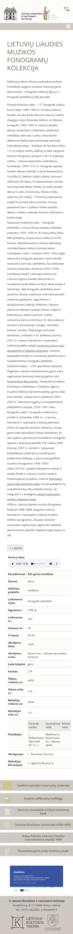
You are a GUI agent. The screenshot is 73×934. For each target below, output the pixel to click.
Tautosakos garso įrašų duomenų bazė (43, 851)
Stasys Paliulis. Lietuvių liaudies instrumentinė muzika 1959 (43, 837)
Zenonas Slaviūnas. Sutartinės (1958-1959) (43, 824)
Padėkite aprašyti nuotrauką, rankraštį (43, 785)
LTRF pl (37, 97)
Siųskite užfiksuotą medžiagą (43, 798)
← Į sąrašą (15, 548)
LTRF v (51, 91)
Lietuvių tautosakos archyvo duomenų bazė (43, 811)
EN (67, 10)
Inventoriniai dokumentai (22, 381)
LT (65, 7)
